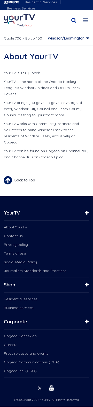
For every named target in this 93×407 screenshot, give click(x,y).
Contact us (13, 236)
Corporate (15, 322)
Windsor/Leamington (66, 38)
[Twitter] (40, 387)
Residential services (20, 299)
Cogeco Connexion (20, 336)
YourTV (12, 213)
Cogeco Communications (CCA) (31, 362)
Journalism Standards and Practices (35, 270)
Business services (19, 307)
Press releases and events (26, 353)
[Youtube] (52, 387)
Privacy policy (16, 244)
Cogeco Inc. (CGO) (20, 371)
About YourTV (15, 227)
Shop (9, 285)
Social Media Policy (20, 262)
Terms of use (15, 253)
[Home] (19, 20)
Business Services (21, 8)
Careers (10, 344)
